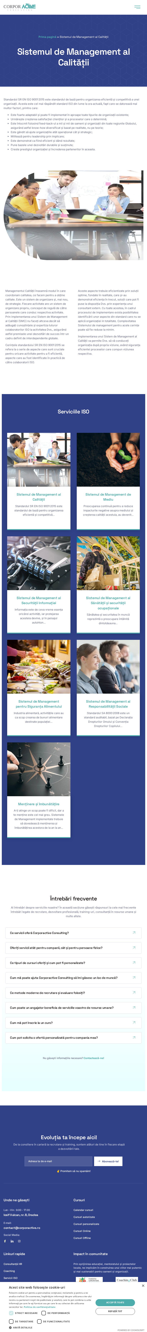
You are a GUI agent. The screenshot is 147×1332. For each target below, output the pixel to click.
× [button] (143, 1285)
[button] (50, 1327)
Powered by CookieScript (131, 1330)
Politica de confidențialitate (39, 1307)
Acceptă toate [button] (115, 1302)
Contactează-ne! (93, 1058)
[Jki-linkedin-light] (12, 1241)
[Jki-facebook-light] (5, 1241)
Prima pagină (47, 37)
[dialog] (73, 1307)
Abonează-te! (110, 1161)
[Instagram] (19, 1241)
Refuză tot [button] (115, 1311)
